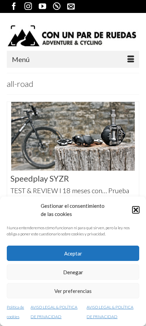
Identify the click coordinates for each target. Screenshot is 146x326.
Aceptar (73, 253)
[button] (135, 209)
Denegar (73, 272)
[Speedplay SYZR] (73, 136)
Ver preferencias (73, 291)
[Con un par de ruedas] (73, 36)
